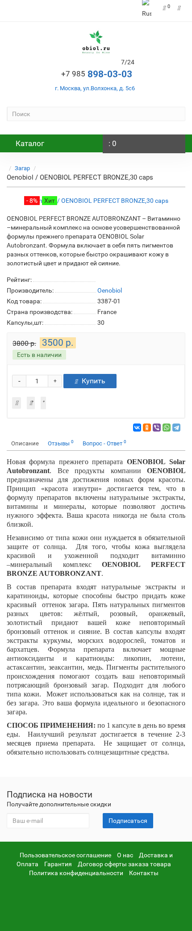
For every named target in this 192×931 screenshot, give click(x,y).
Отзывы (61, 443)
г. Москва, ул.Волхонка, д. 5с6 (95, 88)
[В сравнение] (43, 402)
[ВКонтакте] (137, 428)
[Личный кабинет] (179, 8)
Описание (25, 443)
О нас (125, 855)
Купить (93, 381)
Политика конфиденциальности (76, 872)
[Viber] (157, 428)
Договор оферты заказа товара (124, 864)
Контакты (144, 872)
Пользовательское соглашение (65, 855)
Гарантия (58, 864)
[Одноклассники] (147, 428)
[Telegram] (176, 428)
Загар (22, 168)
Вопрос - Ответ (104, 443)
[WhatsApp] (167, 428)
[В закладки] (31, 402)
